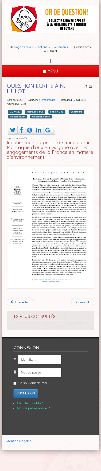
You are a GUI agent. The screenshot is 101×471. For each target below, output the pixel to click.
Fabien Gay (56, 111)
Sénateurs (76, 111)
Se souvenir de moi (32, 383)
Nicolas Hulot (17, 116)
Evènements (48, 99)
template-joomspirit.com (100, 443)
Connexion (25, 393)
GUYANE (15, 111)
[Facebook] (50, 61)
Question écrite (41, 116)
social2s (23, 138)
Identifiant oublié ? (30, 403)
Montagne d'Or (35, 111)
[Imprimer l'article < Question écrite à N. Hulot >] (86, 86)
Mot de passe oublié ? (33, 408)
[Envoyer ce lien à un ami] (90, 86)
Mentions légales (18, 441)
